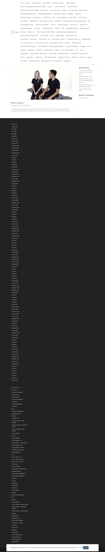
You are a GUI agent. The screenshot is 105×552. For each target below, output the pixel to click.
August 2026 (15, 126)
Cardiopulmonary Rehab (26, 28)
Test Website (58, 21)
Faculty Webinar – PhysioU (58, 39)
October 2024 (15, 179)
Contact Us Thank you (60, 6)
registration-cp (30, 57)
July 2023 (14, 212)
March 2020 (14, 304)
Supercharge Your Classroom (46, 21)
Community (37, 28)
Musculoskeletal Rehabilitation (56, 46)
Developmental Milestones (72, 28)
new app (89, 46)
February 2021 (15, 280)
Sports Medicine (24, 21)
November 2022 (15, 231)
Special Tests (82, 57)
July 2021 (14, 269)
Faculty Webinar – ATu (71, 35)
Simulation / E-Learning (64, 57)
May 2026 (14, 134)
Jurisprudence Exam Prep (60, 13)
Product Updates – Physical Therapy (79, 53)
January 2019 (15, 330)
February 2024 (15, 197)
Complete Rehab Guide (47, 28)
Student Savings (34, 21)
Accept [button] (85, 547)
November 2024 (15, 176)
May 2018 (14, 344)
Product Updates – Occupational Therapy (59, 53)
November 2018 (15, 332)
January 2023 (15, 226)
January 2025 (15, 171)
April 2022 (14, 247)
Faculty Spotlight (60, 35)
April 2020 (14, 302)
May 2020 (14, 299)
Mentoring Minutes (42, 46)
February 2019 (15, 328)
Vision (89, 21)
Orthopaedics (31, 50)
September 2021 (15, 264)
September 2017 (15, 363)
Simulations (74, 57)
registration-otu (39, 57)
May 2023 (14, 216)
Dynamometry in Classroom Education (29, 10)
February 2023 (15, 224)
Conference (57, 28)
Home (21, 3)
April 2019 (14, 323)
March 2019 (14, 325)
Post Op (82, 50)
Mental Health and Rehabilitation (28, 46)
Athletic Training (70, 3)
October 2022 (15, 233)
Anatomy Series (74, 24)
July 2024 (14, 186)
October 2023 (15, 205)
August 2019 (15, 321)
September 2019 (15, 318)
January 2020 (15, 309)
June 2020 (14, 297)
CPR (63, 28)
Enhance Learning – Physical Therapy (29, 35)
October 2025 (15, 150)
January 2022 (15, 254)
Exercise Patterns (44, 35)
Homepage (64, 10)
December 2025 (15, 145)
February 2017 (15, 380)
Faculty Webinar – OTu (44, 39)
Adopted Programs (36, 3)
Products (22, 57)
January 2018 (15, 354)
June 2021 (14, 271)
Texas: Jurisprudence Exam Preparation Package (74, 21)
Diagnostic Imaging (84, 28)
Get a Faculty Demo (55, 10)
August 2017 (15, 366)
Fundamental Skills (86, 39)
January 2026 (15, 143)
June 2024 (14, 188)
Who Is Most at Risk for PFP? (85, 76)
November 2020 (15, 287)
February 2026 (15, 141)
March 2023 (14, 221)
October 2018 (15, 335)
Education (22, 32)
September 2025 (15, 152)
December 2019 (15, 311)
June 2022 (14, 242)
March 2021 (14, 278)
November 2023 (15, 202)
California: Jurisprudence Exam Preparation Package (33, 6)
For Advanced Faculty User (73, 39)
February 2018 (15, 351)
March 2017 (14, 377)
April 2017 (14, 375)
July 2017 (14, 368)
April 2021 (14, 276)
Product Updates (73, 17)
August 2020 (15, 292)
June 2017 (14, 370)
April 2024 (14, 193)
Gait (21, 42)
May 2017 (14, 373)
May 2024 (14, 190)
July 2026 (14, 129)
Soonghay (14, 105)
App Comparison (46, 3)
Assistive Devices (83, 24)
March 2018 (14, 349)
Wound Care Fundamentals (42, 24)
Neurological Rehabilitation (72, 46)
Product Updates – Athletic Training (38, 53)
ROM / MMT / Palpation (50, 57)
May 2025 (14, 162)
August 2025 (15, 155)
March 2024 (14, 195)
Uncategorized (66, 60)
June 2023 (14, 214)
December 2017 (15, 356)
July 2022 (14, 240)
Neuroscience (78, 13)
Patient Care (39, 50)
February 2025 (15, 169)
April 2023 (14, 219)
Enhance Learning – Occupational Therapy (66, 32)
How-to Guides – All (29, 42)
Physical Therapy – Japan (49, 17)
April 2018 (14, 347)
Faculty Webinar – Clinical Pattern (28, 39)
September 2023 (15, 207)
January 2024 (15, 200)
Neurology (82, 46)
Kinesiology (70, 13)
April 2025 (14, 164)
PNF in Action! (17, 103)
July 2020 (14, 295)
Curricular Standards (72, 6)
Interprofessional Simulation (45, 13)
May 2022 (14, 245)
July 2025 (14, 157)
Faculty (52, 35)
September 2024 (15, 181)
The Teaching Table (56, 60)
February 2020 (15, 306)
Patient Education (48, 50)
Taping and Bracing (45, 60)
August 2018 (15, 337)
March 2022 (14, 250)
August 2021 (15, 266)
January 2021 (15, 283)
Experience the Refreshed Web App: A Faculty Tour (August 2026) (85, 72)
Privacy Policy (79, 547)
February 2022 (15, 252)
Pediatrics (57, 50)
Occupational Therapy (25, 17)
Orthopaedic (23, 50)
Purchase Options (83, 17)
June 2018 (14, 342)
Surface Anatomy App (34, 60)
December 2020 (15, 285)
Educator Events (44, 10)
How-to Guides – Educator (42, 42)
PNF (77, 50)
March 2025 (14, 167)
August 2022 (15, 238)
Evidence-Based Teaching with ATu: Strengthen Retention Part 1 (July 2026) (86, 80)
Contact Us (50, 6)
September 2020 (15, 290)
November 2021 (15, 259)
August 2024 (15, 183)
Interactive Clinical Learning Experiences (78, 10)
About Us (27, 3)
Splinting (89, 57)
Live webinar (67, 42)
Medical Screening (76, 42)
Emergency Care (31, 32)
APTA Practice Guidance (58, 3)
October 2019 (15, 316)
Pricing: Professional (62, 17)
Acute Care (53, 24)
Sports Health (23, 60)
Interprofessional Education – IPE (28, 13)
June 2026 (14, 131)
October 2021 (15, 261)
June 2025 (14, 160)
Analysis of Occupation (63, 24)
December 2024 (15, 174)
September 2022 (15, 235)
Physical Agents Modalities (67, 50)
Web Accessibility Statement (27, 24)
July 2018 (14, 340)
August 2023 (15, 209)
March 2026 (14, 138)
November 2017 (15, 358)
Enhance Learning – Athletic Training (45, 32)
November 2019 (15, 313)
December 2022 (15, 228)
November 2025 (15, 148)
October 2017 (15, 361)
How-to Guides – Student (56, 42)
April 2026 (14, 136)
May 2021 (14, 273)
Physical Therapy (37, 17)
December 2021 (15, 257)
